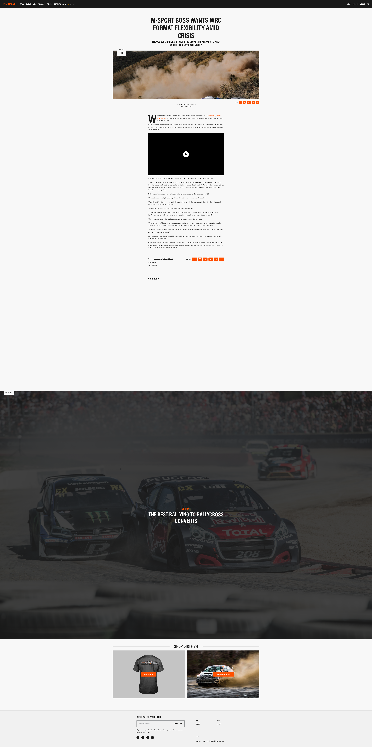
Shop (349, 4)
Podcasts (41, 4)
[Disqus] (186, 355)
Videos (49, 4)
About (362, 4)
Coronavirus (157, 259)
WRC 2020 (170, 259)
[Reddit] (257, 102)
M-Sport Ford (164, 259)
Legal (197, 736)
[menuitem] (22, 4)
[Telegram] (253, 102)
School (355, 4)
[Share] (240, 102)
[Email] (221, 259)
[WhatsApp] (249, 102)
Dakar (28, 4)
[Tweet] (244, 102)
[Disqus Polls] (186, 305)
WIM (34, 4)
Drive (198, 724)
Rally (22, 4)
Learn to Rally (60, 4)
